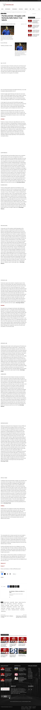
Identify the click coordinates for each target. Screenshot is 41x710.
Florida (19, 606)
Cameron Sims (16, 605)
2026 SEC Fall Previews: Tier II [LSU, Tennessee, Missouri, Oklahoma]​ (22, 645)
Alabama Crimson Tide (22, 602)
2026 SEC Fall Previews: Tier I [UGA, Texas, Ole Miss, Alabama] (4, 656)
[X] (39, 0)
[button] (39, 9)
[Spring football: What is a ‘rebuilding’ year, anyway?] (16, 674)
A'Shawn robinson (6, 602)
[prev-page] (1, 659)
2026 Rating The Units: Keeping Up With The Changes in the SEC (13, 656)
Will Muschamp (3, 611)
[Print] (16, 586)
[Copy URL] (18, 586)
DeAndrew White (9, 606)
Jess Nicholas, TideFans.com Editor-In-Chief (17, 592)
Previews (5, 13)
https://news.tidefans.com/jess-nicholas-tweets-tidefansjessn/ (16, 594)
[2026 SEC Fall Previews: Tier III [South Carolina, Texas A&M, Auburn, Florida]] (14, 640)
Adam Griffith (12, 602)
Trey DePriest (22, 609)
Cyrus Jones (21, 605)
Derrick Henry (15, 606)
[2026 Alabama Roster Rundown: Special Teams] (23, 651)
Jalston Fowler (3, 608)
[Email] (13, 586)
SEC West (9, 609)
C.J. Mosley (11, 605)
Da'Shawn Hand (3, 606)
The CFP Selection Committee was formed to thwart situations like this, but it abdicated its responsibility (22, 679)
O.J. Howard (3, 609)
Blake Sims (2, 605)
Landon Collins (17, 608)
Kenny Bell (12, 608)
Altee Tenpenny (9, 603)
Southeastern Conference (15, 609)
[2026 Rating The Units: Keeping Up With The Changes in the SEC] (14, 651)
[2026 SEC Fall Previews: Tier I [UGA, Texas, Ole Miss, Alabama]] (5, 651)
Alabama (16, 602)
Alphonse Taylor (3, 603)
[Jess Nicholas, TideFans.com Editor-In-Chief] (5, 594)
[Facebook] (38, 0)
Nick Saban (22, 608)
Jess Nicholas (8, 608)
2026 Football (3, 642)
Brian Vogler (7, 605)
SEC (6, 609)
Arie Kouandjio (20, 603)
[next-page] (3, 659)
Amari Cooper (15, 603)
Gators (22, 606)
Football (2, 13)
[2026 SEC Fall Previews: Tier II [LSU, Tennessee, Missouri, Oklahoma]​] (23, 640)
